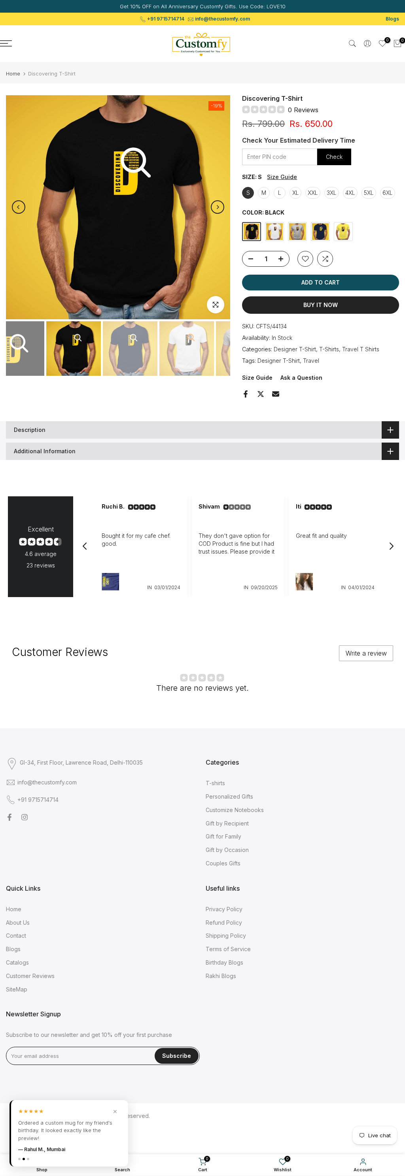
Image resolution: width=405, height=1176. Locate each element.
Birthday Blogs (224, 962)
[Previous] (18, 207)
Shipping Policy (226, 935)
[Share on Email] (275, 394)
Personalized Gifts (229, 796)
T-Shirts (329, 349)
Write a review (366, 653)
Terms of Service (228, 949)
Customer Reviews (30, 975)
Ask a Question (301, 377)
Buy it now (320, 305)
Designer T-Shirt (295, 349)
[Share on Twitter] (260, 394)
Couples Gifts (223, 863)
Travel (311, 360)
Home (13, 73)
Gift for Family (223, 836)
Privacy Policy (224, 909)
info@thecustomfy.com (222, 19)
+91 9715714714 (165, 19)
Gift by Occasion (227, 849)
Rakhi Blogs (221, 975)
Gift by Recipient (227, 823)
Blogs (392, 19)
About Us (18, 922)
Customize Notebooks (235, 810)
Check (334, 156)
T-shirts (215, 783)
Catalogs (17, 962)
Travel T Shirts (360, 349)
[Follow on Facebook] (9, 817)
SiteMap (16, 989)
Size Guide (282, 176)
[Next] (217, 207)
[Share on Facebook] (245, 394)
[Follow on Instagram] (24, 817)
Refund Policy (224, 922)
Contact (16, 935)
